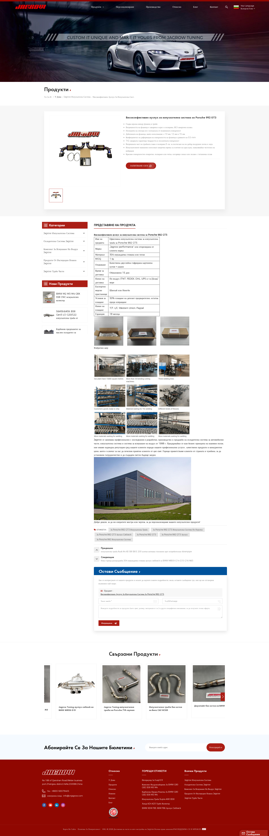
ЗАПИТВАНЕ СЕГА (139, 165)
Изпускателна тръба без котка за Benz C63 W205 (167, 709)
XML (104, 829)
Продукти (113, 784)
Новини (112, 793)
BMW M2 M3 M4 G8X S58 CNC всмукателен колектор (68, 297)
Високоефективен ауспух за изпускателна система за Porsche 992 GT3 (132, 594)
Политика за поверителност (89, 829)
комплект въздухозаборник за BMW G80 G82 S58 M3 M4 (160, 786)
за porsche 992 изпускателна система (114, 539)
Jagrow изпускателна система (77, 97)
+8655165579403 (60, 791)
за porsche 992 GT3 (146, 534)
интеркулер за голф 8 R (152, 780)
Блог (195, 6)
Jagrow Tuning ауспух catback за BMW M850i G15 (78, 709)
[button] (223, 697)
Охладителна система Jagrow (59, 241)
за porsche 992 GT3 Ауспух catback (114, 534)
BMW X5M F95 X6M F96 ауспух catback (161, 808)
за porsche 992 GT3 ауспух (175, 534)
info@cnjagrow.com (73, 796)
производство (153, 6)
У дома (58, 97)
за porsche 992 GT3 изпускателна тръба (129, 529)
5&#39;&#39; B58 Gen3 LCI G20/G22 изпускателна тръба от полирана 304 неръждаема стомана (67, 315)
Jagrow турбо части (54, 271)
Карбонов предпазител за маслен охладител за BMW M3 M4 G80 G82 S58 (68, 333)
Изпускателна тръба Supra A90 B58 (158, 799)
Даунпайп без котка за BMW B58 (213, 705)
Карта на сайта (69, 829)
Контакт (214, 6)
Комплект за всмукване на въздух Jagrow (61, 251)
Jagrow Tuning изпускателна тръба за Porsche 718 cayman (121, 709)
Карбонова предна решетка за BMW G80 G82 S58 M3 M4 (160, 793)
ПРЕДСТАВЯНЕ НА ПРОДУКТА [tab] (114, 225)
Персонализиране (125, 6)
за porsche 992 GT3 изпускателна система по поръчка (178, 529)
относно (176, 6)
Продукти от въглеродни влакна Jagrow (60, 262)
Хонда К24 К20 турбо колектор (156, 803)
